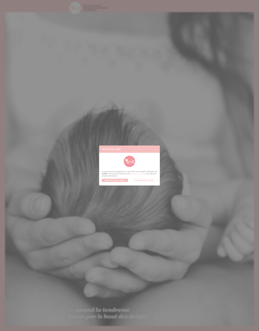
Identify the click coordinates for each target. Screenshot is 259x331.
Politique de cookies (138, 174)
